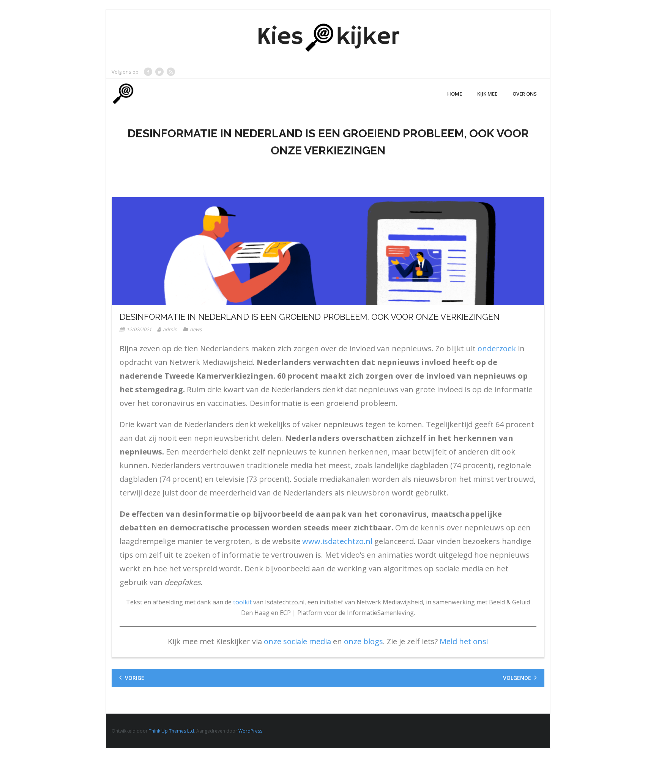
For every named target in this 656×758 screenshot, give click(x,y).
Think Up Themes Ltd (171, 731)
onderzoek (497, 348)
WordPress (250, 731)
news (196, 329)
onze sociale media (297, 641)
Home (454, 93)
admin (170, 329)
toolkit (242, 602)
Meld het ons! (463, 641)
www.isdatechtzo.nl (337, 541)
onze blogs (363, 641)
